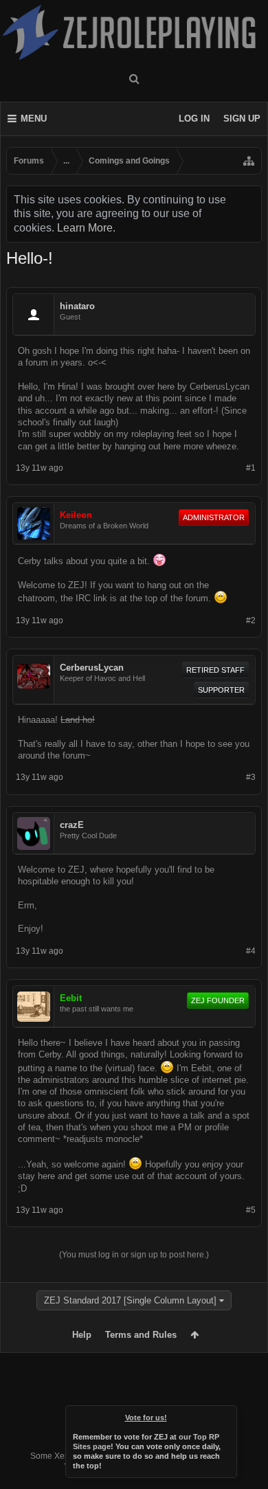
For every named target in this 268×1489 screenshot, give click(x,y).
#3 (251, 777)
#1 (251, 468)
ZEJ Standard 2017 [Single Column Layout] (130, 1300)
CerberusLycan (92, 667)
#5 (251, 1210)
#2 (251, 620)
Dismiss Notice (227, 1414)
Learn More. (86, 228)
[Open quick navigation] (248, 161)
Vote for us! (146, 1417)
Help (81, 1335)
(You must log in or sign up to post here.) (134, 1255)
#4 (251, 951)
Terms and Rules (141, 1335)
